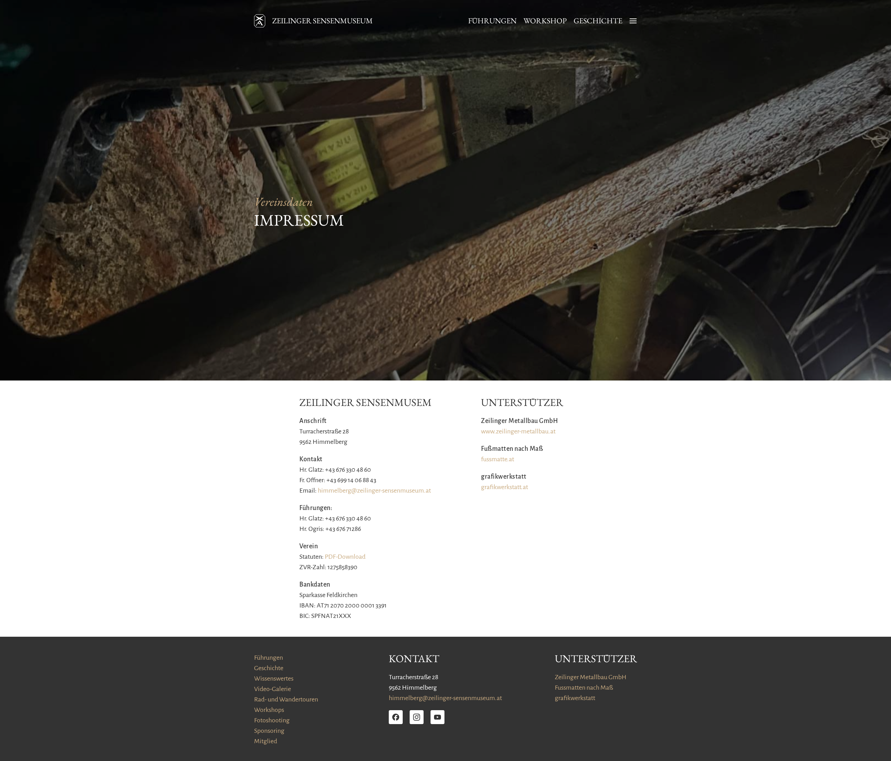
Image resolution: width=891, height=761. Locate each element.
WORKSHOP (545, 21)
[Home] (259, 21)
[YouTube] (437, 717)
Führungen (268, 657)
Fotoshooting (272, 720)
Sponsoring (269, 730)
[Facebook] (396, 717)
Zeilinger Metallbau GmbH (590, 677)
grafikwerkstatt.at (504, 487)
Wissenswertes (273, 678)
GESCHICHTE (598, 21)
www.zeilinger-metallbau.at (518, 431)
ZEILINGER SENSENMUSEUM (322, 21)
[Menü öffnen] (633, 20)
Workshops (269, 709)
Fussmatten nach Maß (584, 687)
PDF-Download (345, 556)
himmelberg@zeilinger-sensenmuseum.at (374, 490)
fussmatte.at (497, 459)
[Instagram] (417, 717)
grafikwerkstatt (575, 698)
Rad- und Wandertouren (286, 699)
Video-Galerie (272, 688)
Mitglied (265, 741)
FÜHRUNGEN (492, 21)
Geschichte (268, 668)
